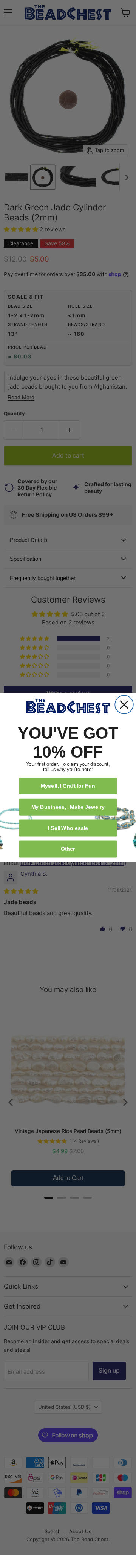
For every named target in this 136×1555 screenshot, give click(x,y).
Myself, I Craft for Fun (68, 785)
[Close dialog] (124, 704)
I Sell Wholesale (68, 828)
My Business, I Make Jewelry (68, 807)
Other (68, 848)
